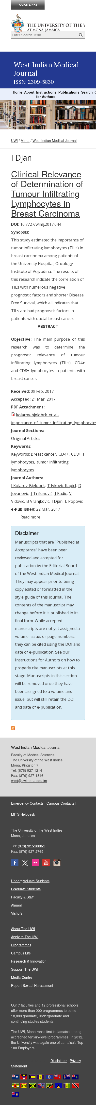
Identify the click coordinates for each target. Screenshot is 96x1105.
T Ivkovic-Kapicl (61, 485)
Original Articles (25, 438)
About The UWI (23, 928)
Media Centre (21, 977)
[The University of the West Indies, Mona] (48, 23)
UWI (14, 140)
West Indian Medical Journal (54, 140)
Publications (69, 92)
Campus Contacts (60, 803)
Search (87, 92)
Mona (25, 140)
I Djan (57, 501)
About (29, 92)
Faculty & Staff (22, 897)
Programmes (21, 944)
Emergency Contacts (27, 803)
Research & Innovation (29, 961)
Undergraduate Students (30, 880)
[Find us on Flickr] (35, 864)
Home (17, 92)
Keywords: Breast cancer (33, 454)
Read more (30, 517)
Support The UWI (24, 969)
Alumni (16, 905)
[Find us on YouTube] (46, 864)
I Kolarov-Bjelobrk (28, 485)
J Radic (61, 493)
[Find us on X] (25, 864)
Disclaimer (58, 1060)
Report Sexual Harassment (32, 985)
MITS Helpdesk (23, 814)
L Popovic (74, 501)
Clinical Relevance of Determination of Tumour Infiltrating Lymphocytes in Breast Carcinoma (47, 193)
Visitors (16, 913)
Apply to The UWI (24, 936)
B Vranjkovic (37, 501)
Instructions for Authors (46, 94)
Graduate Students (26, 888)
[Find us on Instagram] (57, 864)
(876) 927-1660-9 (31, 845)
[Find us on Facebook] (14, 864)
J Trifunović (41, 493)
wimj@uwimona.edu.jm (29, 780)
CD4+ (64, 454)
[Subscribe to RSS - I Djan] (13, 728)
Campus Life (21, 953)
